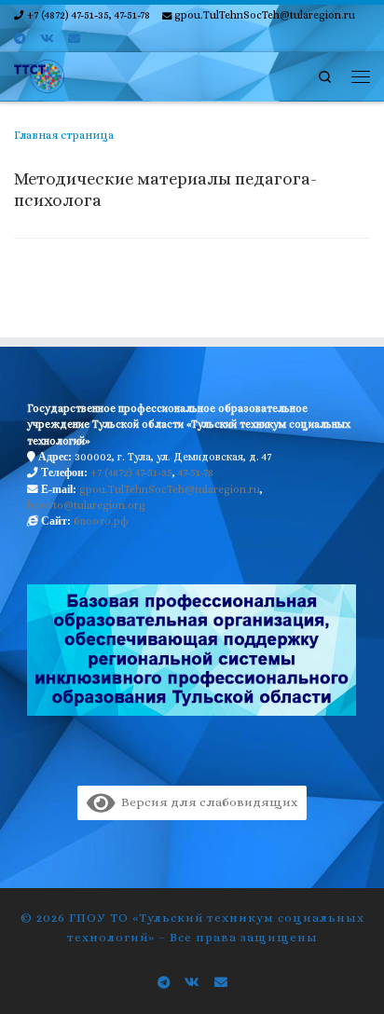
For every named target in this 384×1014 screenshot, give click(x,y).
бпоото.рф (101, 521)
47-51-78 (195, 472)
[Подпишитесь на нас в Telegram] (19, 39)
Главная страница (64, 135)
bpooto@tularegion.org (86, 505)
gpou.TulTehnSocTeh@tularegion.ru (169, 489)
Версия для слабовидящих (206, 802)
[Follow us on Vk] (46, 39)
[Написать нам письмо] (74, 39)
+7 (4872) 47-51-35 (131, 472)
